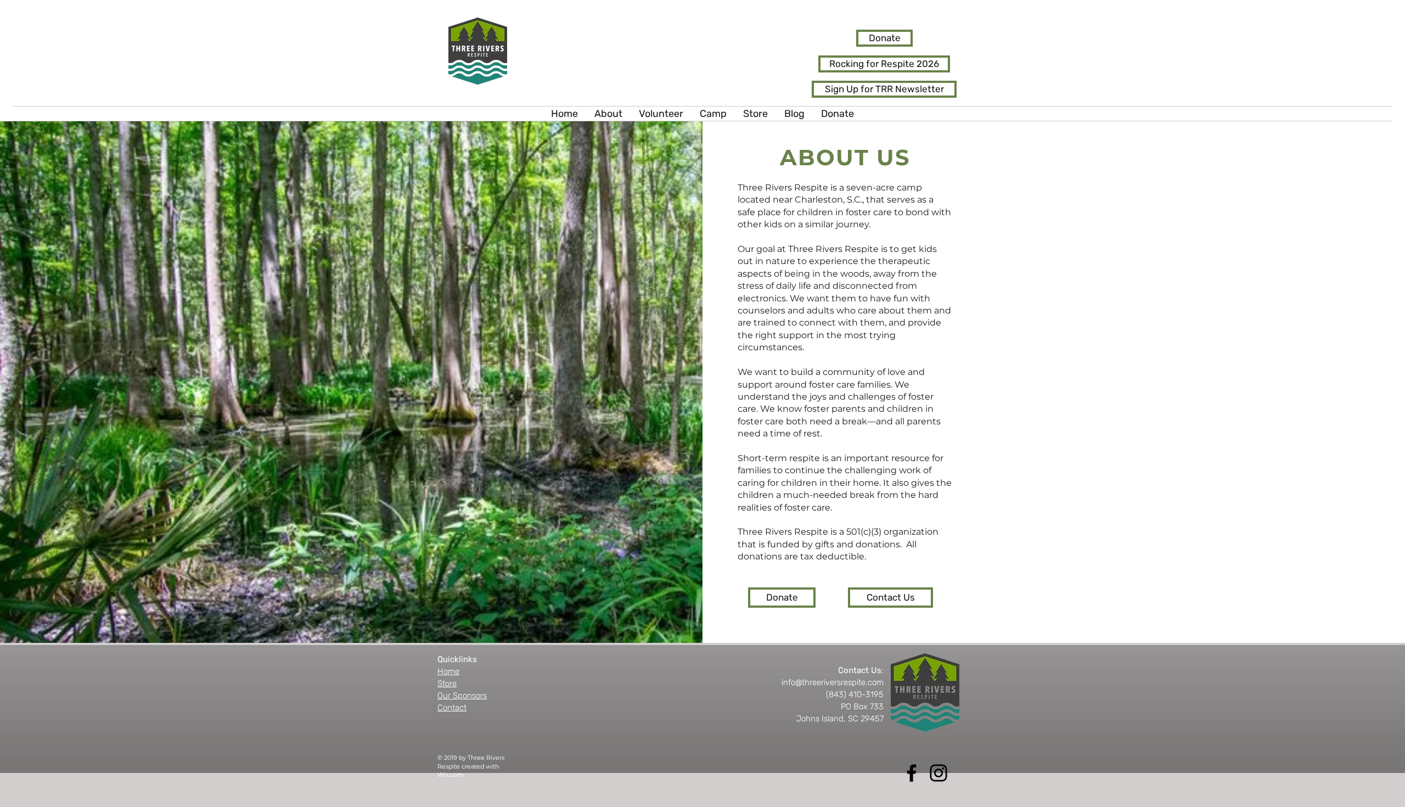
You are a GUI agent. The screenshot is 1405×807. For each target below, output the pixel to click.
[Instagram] (938, 772)
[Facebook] (911, 772)
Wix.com (450, 774)
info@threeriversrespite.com (833, 682)
